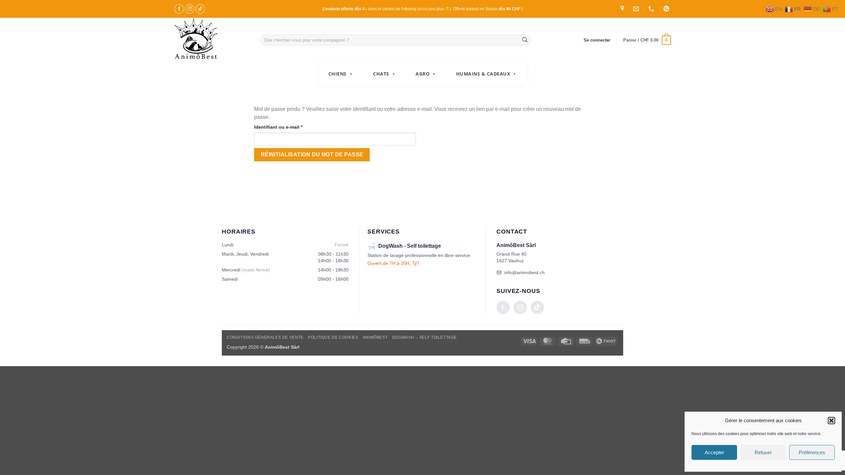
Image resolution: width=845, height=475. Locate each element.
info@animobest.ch (524, 272)
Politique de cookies (333, 337)
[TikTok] (537, 307)
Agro (422, 74)
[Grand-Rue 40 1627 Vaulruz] (623, 9)
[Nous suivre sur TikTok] (200, 9)
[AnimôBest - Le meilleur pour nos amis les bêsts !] (212, 40)
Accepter (714, 452)
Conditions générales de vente (265, 337)
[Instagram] (520, 307)
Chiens (337, 74)
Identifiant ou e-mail (290, 127)
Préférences (812, 452)
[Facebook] (503, 307)
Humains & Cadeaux (483, 74)
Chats (381, 74)
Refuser (763, 452)
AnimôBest (375, 337)
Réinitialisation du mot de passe (312, 154)
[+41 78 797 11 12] (652, 9)
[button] (831, 420)
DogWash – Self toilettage (424, 337)
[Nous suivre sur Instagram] (189, 9)
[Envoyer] (525, 40)
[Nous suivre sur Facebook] (179, 9)
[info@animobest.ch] (637, 9)
